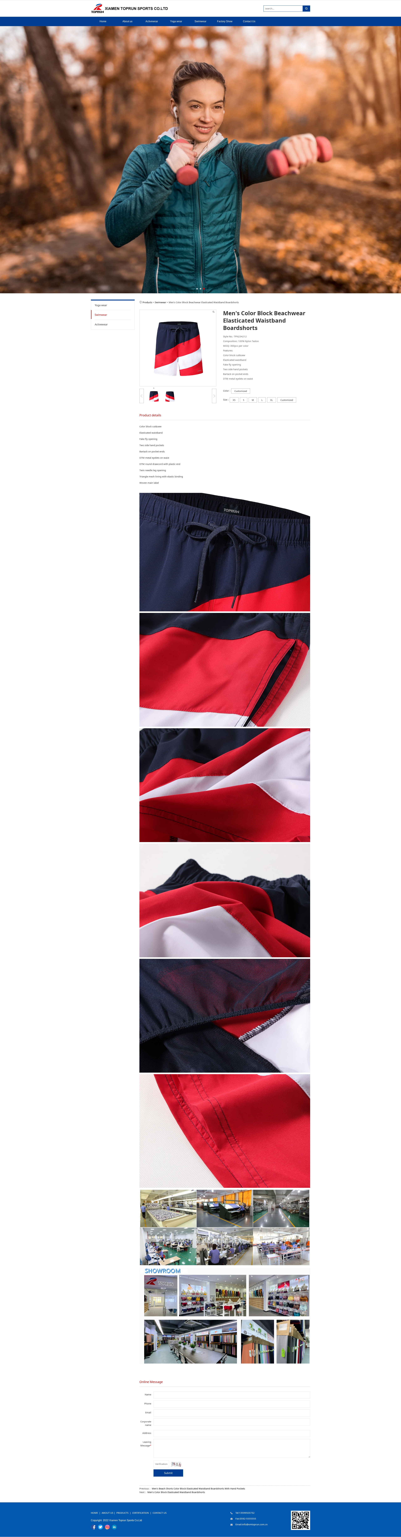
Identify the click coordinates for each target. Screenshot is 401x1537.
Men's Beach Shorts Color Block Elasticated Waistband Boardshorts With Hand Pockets (198, 1488)
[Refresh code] (176, 1464)
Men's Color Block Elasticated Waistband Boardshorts (176, 1492)
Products (147, 302)
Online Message (151, 1382)
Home (103, 21)
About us (127, 21)
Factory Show (224, 21)
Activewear (152, 21)
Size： (226, 399)
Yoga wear (176, 21)
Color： (227, 390)
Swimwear (200, 21)
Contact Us (249, 21)
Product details (150, 415)
